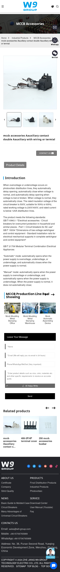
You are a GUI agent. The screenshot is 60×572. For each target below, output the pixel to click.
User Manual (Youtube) (41, 507)
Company (6, 486)
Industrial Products (20, 37)
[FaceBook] (28, 466)
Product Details (15, 165)
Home (4, 37)
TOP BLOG (33, 566)
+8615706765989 (19, 533)
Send (30, 396)
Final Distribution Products (43, 482)
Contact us (45, 153)
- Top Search (47, 566)
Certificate (6, 482)
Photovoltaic (36, 491)
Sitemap (21, 566)
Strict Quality (7, 491)
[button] (4, 119)
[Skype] (40, 466)
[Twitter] (34, 466)
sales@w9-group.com (20, 529)
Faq (32, 511)
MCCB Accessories (42, 37)
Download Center (38, 503)
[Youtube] (45, 466)
